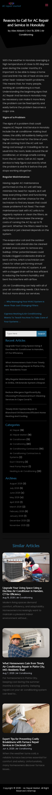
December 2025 (18, 520)
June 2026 (15, 492)
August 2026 (16, 483)
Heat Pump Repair (19, 466)
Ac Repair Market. (32, 788)
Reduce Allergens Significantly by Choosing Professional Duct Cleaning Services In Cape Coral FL (25, 396)
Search (41, 333)
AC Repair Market (18, 434)
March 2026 (16, 506)
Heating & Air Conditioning (23, 471)
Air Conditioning (18, 444)
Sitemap (31, 790)
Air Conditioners (18, 439)
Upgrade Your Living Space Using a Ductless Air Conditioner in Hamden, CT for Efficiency (24, 349)
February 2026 (17, 511)
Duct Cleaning (17, 461)
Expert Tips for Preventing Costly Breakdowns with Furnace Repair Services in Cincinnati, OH (21, 742)
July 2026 (14, 488)
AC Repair (14, 430)
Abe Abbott (18, 30)
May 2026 (14, 497)
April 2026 (14, 502)
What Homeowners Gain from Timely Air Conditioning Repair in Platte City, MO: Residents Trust (25, 366)
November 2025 (18, 525)
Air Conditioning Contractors (24, 448)
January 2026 (16, 516)
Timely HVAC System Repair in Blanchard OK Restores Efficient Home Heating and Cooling (25, 413)
